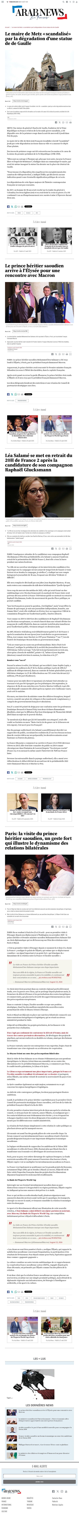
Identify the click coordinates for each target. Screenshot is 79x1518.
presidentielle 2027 (47, 778)
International (6, 1504)
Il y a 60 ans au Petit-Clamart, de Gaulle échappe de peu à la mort (22, 245)
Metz (37, 213)
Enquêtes (30, 1498)
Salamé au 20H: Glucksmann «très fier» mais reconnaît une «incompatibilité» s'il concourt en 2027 (22, 813)
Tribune (29, 1501)
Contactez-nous (57, 1498)
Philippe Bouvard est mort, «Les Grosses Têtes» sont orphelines (43, 1445)
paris (19, 1298)
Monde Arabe (6, 1498)
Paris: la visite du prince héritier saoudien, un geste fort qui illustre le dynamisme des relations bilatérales (22, 435)
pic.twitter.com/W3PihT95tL (50, 977)
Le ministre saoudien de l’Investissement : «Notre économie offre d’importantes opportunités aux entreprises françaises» (44, 1420)
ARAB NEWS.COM (14, 2)
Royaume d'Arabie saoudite (39, 1298)
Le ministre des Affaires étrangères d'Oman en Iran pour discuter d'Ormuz (44, 1454)
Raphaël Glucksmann (32, 778)
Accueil (7, 27)
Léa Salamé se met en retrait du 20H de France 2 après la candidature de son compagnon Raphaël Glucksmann (39, 463)
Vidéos (29, 1508)
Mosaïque (30, 1504)
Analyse (34, 416)
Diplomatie (61, 1298)
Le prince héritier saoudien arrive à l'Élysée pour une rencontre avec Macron (34, 270)
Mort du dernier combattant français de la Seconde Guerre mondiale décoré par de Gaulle (56, 246)
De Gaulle (28, 213)
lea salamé (20, 778)
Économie (5, 1508)
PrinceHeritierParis (22, 400)
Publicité (55, 1501)
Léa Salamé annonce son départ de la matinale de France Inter (56, 811)
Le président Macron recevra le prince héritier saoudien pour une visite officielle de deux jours (56, 1335)
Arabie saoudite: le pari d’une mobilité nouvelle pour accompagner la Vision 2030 (45, 1428)
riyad (27, 1298)
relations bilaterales (14, 1302)
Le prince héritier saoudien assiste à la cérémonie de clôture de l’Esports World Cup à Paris (56, 434)
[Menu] (3, 2)
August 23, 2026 (56, 982)
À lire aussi (39, 221)
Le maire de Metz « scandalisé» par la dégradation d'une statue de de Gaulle (35, 27)
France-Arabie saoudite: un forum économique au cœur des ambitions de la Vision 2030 (45, 1437)
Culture (4, 1511)
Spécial (68, 416)
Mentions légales (57, 1504)
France (19, 213)
